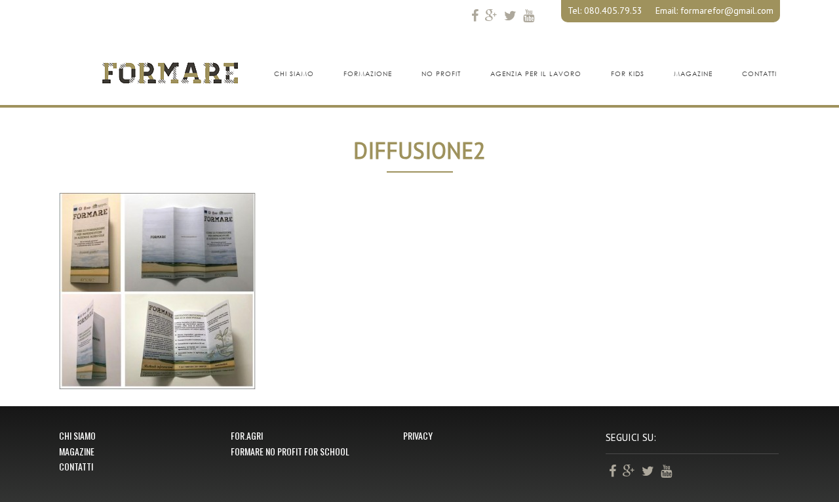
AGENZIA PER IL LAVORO (535, 74)
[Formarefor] (170, 72)
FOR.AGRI (247, 435)
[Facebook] (475, 15)
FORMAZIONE (367, 74)
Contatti (76, 466)
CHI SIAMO (294, 74)
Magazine (76, 451)
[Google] (491, 15)
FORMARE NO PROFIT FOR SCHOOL (290, 451)
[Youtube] (528, 15)
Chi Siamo (77, 435)
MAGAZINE (693, 74)
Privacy (418, 435)
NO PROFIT (441, 74)
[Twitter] (510, 15)
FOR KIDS (627, 74)
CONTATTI (759, 74)
